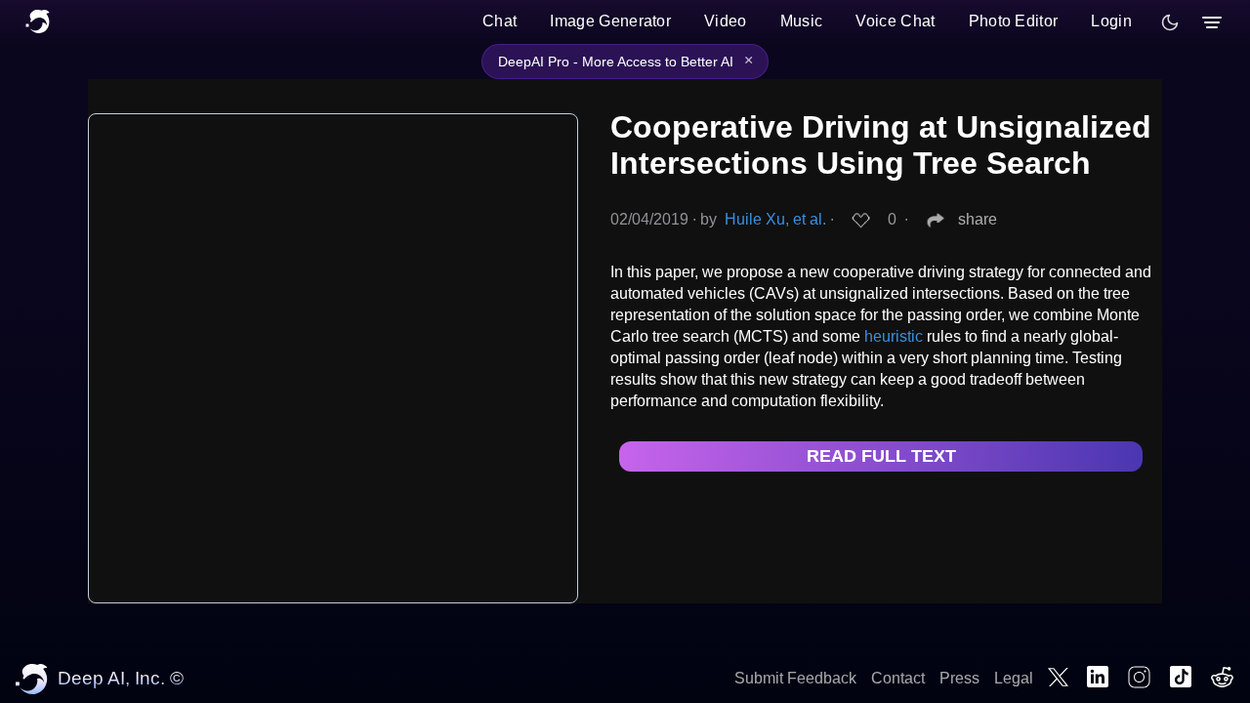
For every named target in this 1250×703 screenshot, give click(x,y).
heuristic (893, 336)
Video (725, 21)
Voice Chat (895, 21)
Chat (499, 21)
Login (1111, 21)
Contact (898, 678)
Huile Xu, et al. (775, 219)
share (977, 219)
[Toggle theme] (1170, 22)
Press (959, 678)
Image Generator (610, 21)
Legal (1013, 678)
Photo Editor (1014, 21)
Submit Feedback (795, 678)
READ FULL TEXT (881, 456)
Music (801, 21)
